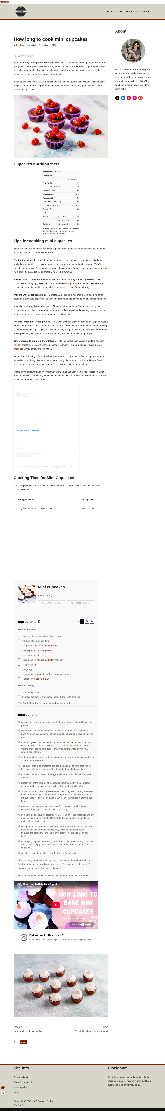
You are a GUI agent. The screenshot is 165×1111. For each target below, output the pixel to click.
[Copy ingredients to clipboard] (39, 621)
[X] (117, 98)
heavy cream (34, 692)
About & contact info (23, 1082)
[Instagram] (135, 98)
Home (16, 31)
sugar (33, 664)
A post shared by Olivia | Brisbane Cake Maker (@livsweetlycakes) (46, 467)
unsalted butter (46, 660)
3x (92, 621)
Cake (23, 1042)
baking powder (45, 650)
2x (87, 621)
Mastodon (5, 2)
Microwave (67, 742)
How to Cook (132, 11)
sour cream (36, 674)
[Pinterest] (129, 98)
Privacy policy (20, 1087)
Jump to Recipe (24, 56)
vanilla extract (42, 679)
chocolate (18, 349)
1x (82, 621)
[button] (113, 11)
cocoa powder (50, 645)
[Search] (149, 11)
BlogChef (20, 45)
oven (43, 508)
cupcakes (50, 70)
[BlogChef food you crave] (21, 11)
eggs (53, 774)
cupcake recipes (100, 268)
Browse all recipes (22, 1077)
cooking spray (70, 283)
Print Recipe (82, 603)
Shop (144, 11)
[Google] (140, 98)
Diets (119, 11)
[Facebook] (123, 98)
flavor (43, 345)
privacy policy (133, 1085)
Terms (17, 1092)
